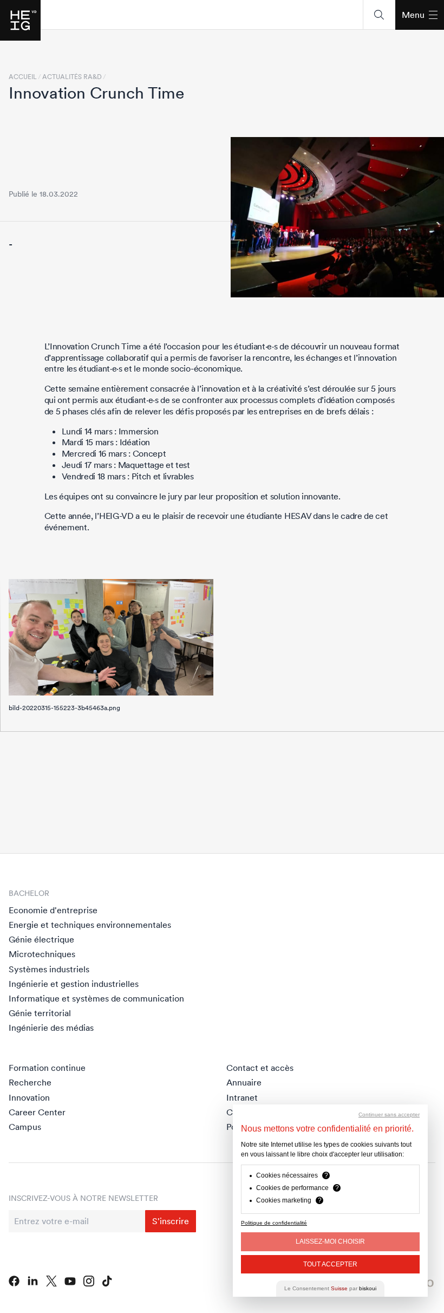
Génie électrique (41, 939)
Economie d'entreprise (53, 910)
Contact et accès (259, 1067)
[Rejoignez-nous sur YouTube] (70, 1281)
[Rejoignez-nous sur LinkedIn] (32, 1281)
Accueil (23, 77)
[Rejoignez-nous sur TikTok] (107, 1281)
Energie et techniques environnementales (90, 924)
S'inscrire (170, 1221)
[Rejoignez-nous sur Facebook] (14, 1281)
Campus (25, 1126)
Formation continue (47, 1067)
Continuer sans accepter (389, 1114)
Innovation (29, 1097)
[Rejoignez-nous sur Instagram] (89, 1281)
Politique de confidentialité (274, 1223)
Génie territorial (40, 1012)
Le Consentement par (330, 1288)
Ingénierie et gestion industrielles (74, 983)
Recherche (30, 1082)
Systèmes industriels (49, 969)
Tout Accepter (330, 1264)
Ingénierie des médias (51, 1027)
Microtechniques (42, 953)
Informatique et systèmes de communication (96, 998)
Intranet (242, 1097)
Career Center (37, 1112)
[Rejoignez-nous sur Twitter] (51, 1281)
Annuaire (244, 1082)
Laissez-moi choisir (330, 1241)
